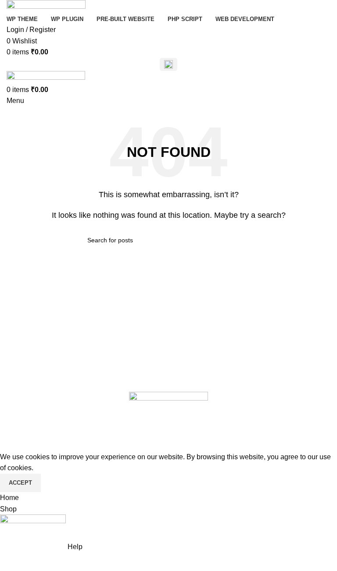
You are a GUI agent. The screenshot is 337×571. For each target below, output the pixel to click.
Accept (20, 482)
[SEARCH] (246, 240)
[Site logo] (46, 6)
